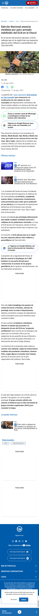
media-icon (19, 612)
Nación (11, 21)
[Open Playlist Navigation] (36, 612)
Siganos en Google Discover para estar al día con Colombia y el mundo (20, 125)
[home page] (19, 529)
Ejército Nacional (18, 443)
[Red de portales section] (36, 566)
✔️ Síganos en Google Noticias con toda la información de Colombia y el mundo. (21, 248)
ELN (5, 443)
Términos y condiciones (17, 585)
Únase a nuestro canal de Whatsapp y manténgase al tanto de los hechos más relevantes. (22, 116)
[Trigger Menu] (3, 3)
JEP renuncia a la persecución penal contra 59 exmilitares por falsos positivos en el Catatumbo (25, 168)
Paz (17, 21)
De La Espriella (29, 8)
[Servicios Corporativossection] (36, 571)
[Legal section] (36, 577)
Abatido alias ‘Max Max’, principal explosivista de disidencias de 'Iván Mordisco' (25, 182)
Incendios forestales (16, 8)
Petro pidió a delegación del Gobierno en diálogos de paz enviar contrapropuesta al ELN (25, 427)
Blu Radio (4, 21)
